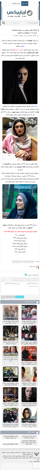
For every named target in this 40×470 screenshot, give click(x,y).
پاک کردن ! (9, 297)
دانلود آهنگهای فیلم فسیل (10, 444)
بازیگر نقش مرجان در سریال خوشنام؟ (23, 262)
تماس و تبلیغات (16, 3)
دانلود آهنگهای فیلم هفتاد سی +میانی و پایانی (10, 437)
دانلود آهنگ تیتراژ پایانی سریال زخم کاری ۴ (29, 437)
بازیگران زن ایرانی (28, 35)
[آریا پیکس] (20, 13)
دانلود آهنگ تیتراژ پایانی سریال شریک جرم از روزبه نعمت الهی (28, 442)
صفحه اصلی (25, 3)
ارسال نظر (19, 297)
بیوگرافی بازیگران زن (18, 35)
